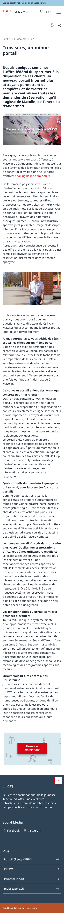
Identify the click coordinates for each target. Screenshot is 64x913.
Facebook (13, 830)
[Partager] (59, 25)
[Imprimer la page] (52, 25)
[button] (58, 780)
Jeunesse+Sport (14, 879)
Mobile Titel (22, 12)
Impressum (31, 908)
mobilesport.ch (14, 888)
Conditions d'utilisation (13, 908)
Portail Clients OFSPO (18, 859)
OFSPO (8, 869)
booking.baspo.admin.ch (31, 176)
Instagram (34, 830)
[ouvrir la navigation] (59, 12)
